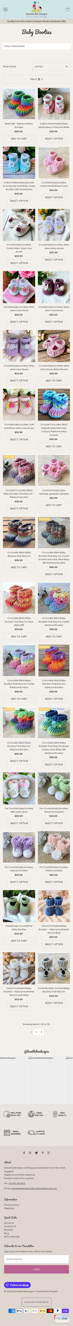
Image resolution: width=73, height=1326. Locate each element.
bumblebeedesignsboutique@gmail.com (34, 1188)
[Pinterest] (43, 1153)
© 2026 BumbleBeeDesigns (19, 1291)
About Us (9, 1223)
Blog (6, 1233)
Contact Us (10, 1226)
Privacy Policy (11, 1204)
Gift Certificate (12, 1236)
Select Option (54, 138)
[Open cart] (67, 9)
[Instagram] (30, 1153)
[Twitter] (36, 1153)
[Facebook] (24, 1153)
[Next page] (41, 1032)
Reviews (8, 1229)
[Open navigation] (5, 9)
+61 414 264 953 (16, 1183)
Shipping (9, 1208)
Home (7, 46)
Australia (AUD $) (35, 1302)
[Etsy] (49, 1153)
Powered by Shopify (47, 1291)
